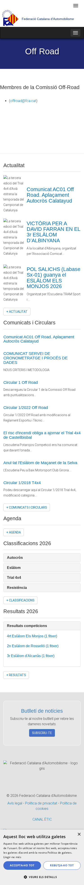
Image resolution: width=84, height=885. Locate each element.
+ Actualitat (17, 311)
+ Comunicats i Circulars (26, 507)
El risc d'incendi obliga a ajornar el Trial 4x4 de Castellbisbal (42, 435)
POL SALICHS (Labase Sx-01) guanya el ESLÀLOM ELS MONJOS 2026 (53, 277)
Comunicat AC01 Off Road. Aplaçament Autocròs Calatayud (50, 195)
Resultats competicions (27, 626)
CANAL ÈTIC (42, 819)
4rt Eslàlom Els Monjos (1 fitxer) (32, 636)
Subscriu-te (42, 733)
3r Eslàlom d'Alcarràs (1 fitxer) (31, 656)
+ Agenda (13, 532)
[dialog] (42, 857)
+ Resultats (16, 675)
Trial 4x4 (14, 577)
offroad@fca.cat (23, 101)
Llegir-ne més (12, 857)
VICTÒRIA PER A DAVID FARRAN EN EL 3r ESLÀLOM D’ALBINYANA (53, 232)
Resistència (17, 588)
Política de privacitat (41, 803)
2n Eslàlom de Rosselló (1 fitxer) (33, 646)
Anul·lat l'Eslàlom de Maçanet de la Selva (40, 463)
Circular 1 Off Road (20, 382)
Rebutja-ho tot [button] (62, 865)
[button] (42, 877)
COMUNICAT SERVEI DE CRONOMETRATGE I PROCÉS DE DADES (35, 358)
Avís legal (15, 803)
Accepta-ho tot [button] (22, 865)
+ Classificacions (20, 600)
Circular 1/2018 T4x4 (22, 483)
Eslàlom (14, 568)
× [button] (79, 834)
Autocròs (15, 557)
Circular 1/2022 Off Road (25, 407)
